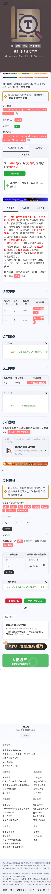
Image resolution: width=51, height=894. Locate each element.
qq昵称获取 (38, 813)
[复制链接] (25, 607)
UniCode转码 (8, 813)
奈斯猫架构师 (17, 882)
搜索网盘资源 (8, 832)
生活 (25, 46)
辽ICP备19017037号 (25, 890)
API (13, 868)
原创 (18, 46)
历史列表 (25, 155)
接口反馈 (36, 46)
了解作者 (25, 736)
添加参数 (9, 572)
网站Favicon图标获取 (11, 840)
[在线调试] (47, 534)
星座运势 (38, 778)
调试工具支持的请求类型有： (25, 507)
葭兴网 (26, 882)
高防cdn (35, 879)
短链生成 (46, 868)
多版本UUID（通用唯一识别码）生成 (18, 754)
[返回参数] (47, 368)
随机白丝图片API (10, 758)
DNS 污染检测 (39, 820)
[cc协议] (43, 890)
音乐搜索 (6, 805)
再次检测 (15, 174)
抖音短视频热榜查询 (11, 844)
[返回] (6, 4)
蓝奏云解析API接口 (11, 766)
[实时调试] (47, 481)
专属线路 (40, 208)
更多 (36, 840)
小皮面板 (23, 879)
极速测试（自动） (16, 148)
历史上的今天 (40, 785)
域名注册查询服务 (41, 809)
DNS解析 (19, 868)
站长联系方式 (36, 601)
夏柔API (9, 634)
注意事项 (10, 208)
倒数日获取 (7, 816)
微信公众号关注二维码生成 (14, 782)
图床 (32, 868)
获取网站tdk (7, 762)
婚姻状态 (6, 836)
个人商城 (38, 836)
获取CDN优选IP (9, 789)
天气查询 (6, 778)
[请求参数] (47, 291)
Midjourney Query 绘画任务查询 (15, 809)
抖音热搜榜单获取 (10, 820)
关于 (12, 890)
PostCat (15, 879)
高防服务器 (44, 879)
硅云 (29, 879)
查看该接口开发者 (18, 98)
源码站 (26, 868)
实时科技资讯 (40, 789)
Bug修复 (25, 208)
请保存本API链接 (18, 632)
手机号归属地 (39, 816)
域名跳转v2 (38, 805)
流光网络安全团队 (19, 876)
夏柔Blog (37, 832)
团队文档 (38, 868)
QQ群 (4, 890)
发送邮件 (6, 793)
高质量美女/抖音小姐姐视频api (15, 785)
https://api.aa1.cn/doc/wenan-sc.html (19, 628)
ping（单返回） (40, 782)
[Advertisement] (25, 697)
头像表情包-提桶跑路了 (12, 751)
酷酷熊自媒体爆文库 (37, 882)
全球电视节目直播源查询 (13, 847)
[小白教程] (47, 422)
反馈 (34, 272)
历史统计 (39, 148)
